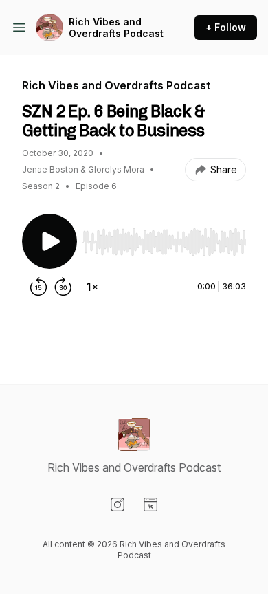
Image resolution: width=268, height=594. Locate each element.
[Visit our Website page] (150, 505)
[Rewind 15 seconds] (38, 286)
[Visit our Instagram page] (117, 505)
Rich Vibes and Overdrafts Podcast (116, 28)
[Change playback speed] (92, 286)
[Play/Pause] (49, 241)
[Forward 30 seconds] (63, 286)
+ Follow (225, 27)
